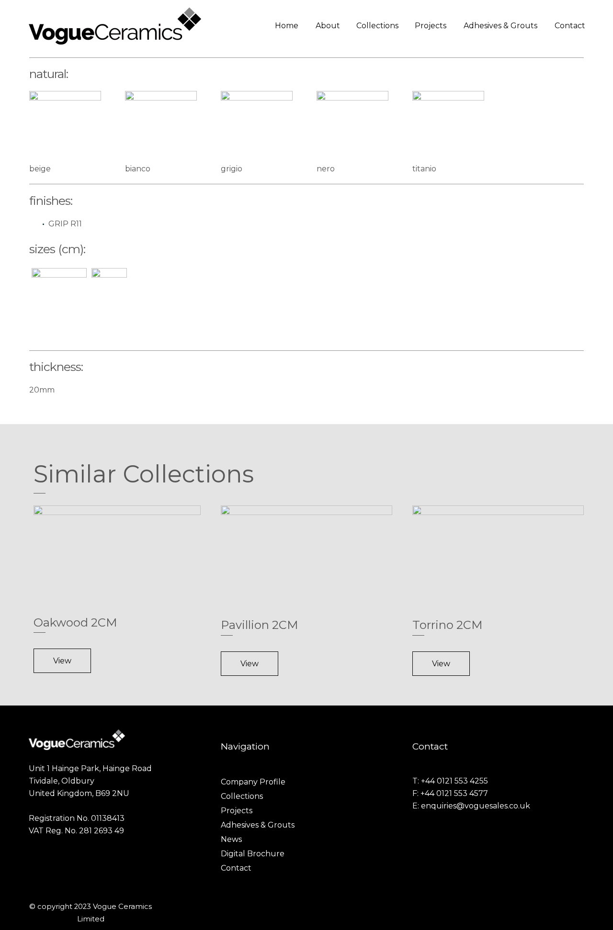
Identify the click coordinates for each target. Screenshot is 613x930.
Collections (377, 25)
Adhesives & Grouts (500, 25)
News (231, 839)
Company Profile (253, 781)
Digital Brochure (252, 853)
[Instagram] (569, 907)
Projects (430, 25)
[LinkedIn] (544, 907)
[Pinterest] (581, 907)
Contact (570, 25)
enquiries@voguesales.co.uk (475, 805)
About (328, 25)
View (62, 660)
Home (286, 25)
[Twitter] (556, 907)
